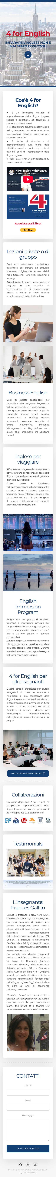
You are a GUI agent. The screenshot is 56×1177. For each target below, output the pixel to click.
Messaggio (28, 1115)
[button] (28, 54)
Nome (28, 1085)
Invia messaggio (28, 1149)
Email (28, 1100)
